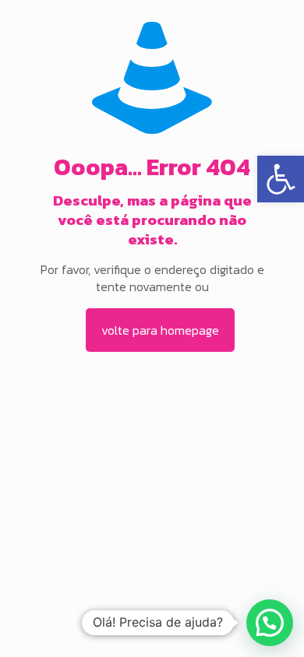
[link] (280, 179)
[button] (269, 622)
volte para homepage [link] (160, 330)
